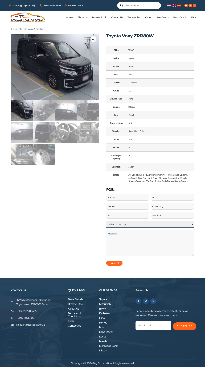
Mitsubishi (105, 304)
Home (69, 17)
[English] (174, 5)
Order (148, 17)
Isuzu (102, 327)
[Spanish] (179, 5)
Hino (102, 318)
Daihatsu (104, 313)
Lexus (102, 336)
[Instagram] (194, 5)
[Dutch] (169, 5)
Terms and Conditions (74, 315)
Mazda (103, 341)
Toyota (103, 299)
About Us (82, 17)
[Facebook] (186, 5)
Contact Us (117, 17)
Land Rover (106, 331)
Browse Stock (99, 17)
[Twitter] (190, 5)
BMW (102, 308)
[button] (93, 39)
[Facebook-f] (138, 301)
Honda (103, 322)
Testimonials (133, 17)
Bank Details (179, 17)
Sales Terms (162, 17)
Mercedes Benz (108, 345)
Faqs (193, 17)
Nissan (103, 350)
